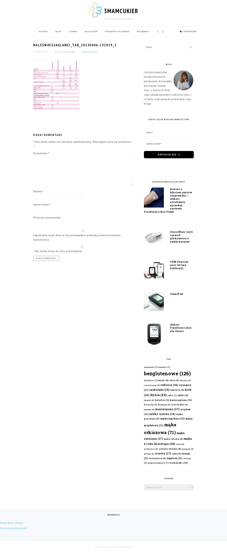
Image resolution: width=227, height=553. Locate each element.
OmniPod (176, 293)
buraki (163, 380)
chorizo (185, 380)
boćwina (150, 380)
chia (174, 380)
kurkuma (164, 405)
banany (164, 367)
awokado (151, 367)
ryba (176, 453)
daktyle (177, 389)
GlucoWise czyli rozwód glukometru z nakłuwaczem (181, 236)
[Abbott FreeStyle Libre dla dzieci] (154, 335)
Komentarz (41, 153)
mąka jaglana (172, 418)
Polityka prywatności (13, 528)
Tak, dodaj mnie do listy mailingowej (57, 251)
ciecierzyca (152, 385)
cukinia (169, 385)
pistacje (188, 449)
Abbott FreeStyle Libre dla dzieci (181, 328)
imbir (172, 395)
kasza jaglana (181, 400)
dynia (158, 395)
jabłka (183, 395)
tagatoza (175, 458)
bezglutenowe (167, 373)
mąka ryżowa (173, 439)
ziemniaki (178, 462)
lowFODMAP (179, 405)
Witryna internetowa (46, 217)
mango (149, 409)
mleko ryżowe (162, 414)
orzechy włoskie (170, 448)
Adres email (42, 204)
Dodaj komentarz (89, 51)
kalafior (162, 400)
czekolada (159, 389)
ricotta (163, 453)
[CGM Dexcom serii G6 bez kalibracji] (154, 270)
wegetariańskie (158, 463)
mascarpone (167, 409)
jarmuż (149, 400)
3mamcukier (121, 11)
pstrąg (149, 454)
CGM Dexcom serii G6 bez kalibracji (179, 265)
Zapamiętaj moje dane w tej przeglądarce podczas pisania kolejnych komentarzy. (77, 237)
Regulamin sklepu (11, 522)
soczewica (157, 458)
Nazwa (38, 191)
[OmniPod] (154, 302)
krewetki (150, 405)
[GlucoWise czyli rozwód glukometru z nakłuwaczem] (154, 238)
